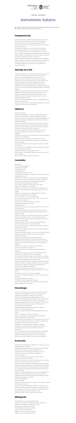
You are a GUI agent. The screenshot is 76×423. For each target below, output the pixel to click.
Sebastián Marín (31, 28)
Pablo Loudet (53, 27)
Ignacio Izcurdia (20, 27)
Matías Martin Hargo (34, 27)
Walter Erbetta (38, 28)
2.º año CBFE (34, 15)
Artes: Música (41, 15)
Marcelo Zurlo (26, 27)
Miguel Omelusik (41, 27)
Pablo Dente (48, 27)
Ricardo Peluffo (24, 28)
